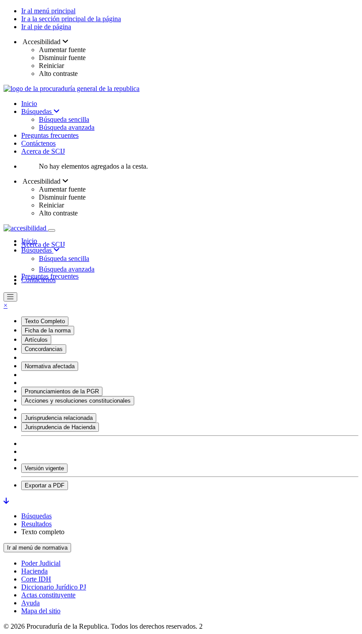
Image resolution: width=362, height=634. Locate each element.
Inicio (29, 103)
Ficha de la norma (48, 330)
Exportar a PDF (44, 485)
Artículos (36, 339)
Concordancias (44, 349)
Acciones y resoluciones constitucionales (78, 400)
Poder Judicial (40, 563)
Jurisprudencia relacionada (59, 418)
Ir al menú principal (48, 11)
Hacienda (34, 571)
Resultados (36, 524)
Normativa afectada (50, 366)
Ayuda (30, 603)
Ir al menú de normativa (37, 547)
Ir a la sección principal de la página (71, 19)
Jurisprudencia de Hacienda (60, 427)
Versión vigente (44, 468)
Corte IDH (36, 579)
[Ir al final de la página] (6, 501)
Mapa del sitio (40, 611)
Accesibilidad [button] (41, 41)
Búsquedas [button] (37, 250)
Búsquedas (37, 111)
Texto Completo (45, 321)
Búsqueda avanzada (66, 127)
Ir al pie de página (46, 26)
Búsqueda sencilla (64, 119)
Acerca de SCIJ (43, 151)
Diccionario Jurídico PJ (53, 587)
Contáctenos (38, 143)
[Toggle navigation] (51, 230)
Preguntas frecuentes (50, 135)
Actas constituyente (48, 595)
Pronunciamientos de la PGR (62, 391)
